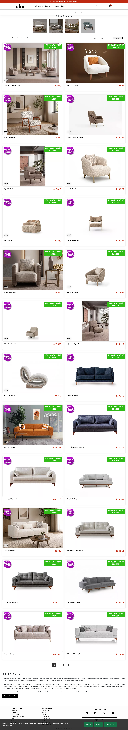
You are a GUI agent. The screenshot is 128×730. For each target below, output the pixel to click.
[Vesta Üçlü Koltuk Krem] (32, 476)
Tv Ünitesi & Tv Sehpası (57, 12)
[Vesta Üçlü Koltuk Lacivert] (95, 425)
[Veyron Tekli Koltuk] (95, 218)
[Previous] (6, 63)
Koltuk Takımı (15, 714)
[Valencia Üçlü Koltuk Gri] (95, 631)
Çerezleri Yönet (110, 724)
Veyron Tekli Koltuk (73, 240)
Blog (62, 6)
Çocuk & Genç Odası (80, 12)
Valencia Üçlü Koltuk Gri (74, 654)
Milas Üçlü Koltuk (9, 551)
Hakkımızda (45, 716)
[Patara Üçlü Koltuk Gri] (32, 580)
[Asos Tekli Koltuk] (95, 63)
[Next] (59, 63)
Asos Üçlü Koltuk (9, 447)
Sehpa (88, 12)
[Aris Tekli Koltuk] (32, 218)
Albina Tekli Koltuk (10, 344)
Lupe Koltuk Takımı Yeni (12, 85)
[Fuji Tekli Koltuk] (32, 166)
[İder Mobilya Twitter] (104, 714)
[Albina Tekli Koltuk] (32, 321)
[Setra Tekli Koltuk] (32, 373)
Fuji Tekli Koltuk (9, 189)
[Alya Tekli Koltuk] (95, 270)
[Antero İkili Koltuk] (32, 631)
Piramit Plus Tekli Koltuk (75, 137)
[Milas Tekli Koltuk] (32, 114)
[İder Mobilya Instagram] (86, 714)
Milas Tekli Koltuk (10, 137)
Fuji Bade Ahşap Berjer (74, 344)
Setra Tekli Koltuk (10, 395)
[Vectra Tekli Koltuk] (32, 270)
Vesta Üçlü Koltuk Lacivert (75, 447)
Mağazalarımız (38, 6)
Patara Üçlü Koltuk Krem (75, 551)
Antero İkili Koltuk (10, 654)
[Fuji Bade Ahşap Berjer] (95, 321)
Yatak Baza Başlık (69, 12)
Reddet (98, 724)
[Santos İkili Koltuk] (95, 373)
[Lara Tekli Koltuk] (95, 166)
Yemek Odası (30, 12)
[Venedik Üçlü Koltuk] (95, 580)
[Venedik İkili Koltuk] (95, 476)
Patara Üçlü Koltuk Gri (11, 602)
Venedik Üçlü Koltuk (73, 602)
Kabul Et (88, 724)
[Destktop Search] (96, 6)
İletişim (57, 6)
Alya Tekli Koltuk (72, 292)
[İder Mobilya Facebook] (95, 714)
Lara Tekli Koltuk (72, 189)
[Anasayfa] (20, 6)
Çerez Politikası (46, 718)
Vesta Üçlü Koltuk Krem (11, 499)
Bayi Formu (49, 6)
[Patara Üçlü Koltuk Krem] (95, 528)
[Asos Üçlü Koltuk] (32, 425)
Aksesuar (93, 12)
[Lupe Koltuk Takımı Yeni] (32, 63)
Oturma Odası (46, 12)
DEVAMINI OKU (10, 696)
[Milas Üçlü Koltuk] (32, 528)
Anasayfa (8, 38)
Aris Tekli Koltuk (9, 240)
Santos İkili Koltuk (73, 396)
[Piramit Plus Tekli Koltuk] (95, 114)
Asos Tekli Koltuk (72, 85)
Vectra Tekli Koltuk (10, 292)
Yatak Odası (38, 12)
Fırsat (99, 12)
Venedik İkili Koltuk (73, 499)
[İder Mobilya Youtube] (112, 714)
